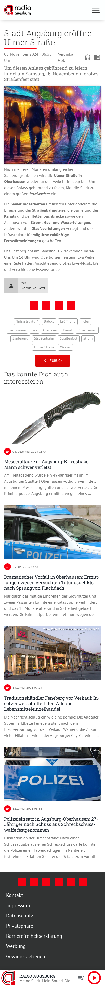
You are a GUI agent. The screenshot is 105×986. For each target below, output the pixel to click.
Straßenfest (68, 338)
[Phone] (71, 882)
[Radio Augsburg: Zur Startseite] (46, 10)
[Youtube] (46, 882)
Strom (88, 338)
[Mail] (59, 882)
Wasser (65, 347)
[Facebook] (22, 882)
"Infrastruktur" (27, 321)
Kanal (67, 330)
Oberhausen (87, 330)
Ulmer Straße (44, 347)
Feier (85, 321)
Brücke (49, 321)
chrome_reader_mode (96, 57)
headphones (87, 57)
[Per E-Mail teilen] (71, 305)
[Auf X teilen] (46, 305)
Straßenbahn (44, 338)
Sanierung (20, 338)
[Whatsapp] (83, 882)
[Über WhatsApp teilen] (59, 305)
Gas (34, 330)
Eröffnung (68, 321)
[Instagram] (34, 882)
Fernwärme (17, 330)
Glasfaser (50, 330)
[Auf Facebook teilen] (34, 305)
